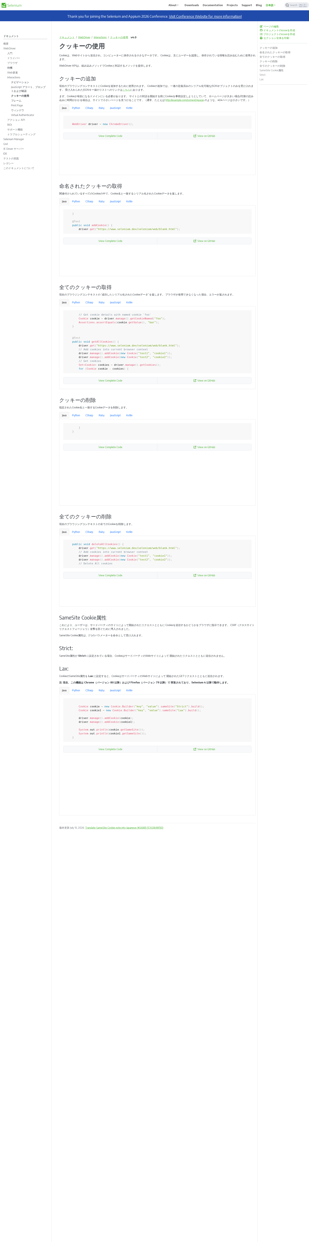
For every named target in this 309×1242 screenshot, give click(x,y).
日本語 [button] (269, 5)
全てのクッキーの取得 (272, 56)
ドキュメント (67, 37)
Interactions (100, 37)
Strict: (263, 74)
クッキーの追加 (269, 47)
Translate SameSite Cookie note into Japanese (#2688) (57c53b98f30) (124, 827)
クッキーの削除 (269, 61)
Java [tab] (64, 108)
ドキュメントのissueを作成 (279, 30)
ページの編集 (271, 26)
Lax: (262, 79)
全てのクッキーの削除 (272, 65)
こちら (126, 89)
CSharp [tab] (89, 108)
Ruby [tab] (101, 108)
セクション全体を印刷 (276, 38)
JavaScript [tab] (115, 108)
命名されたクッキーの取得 (275, 52)
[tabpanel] (157, 143)
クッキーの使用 (119, 37)
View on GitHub (206, 136)
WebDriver (84, 37)
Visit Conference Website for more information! (205, 16)
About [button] (173, 5)
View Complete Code (110, 136)
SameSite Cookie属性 (272, 70)
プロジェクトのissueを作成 (279, 34)
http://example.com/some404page (184, 100)
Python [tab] (76, 108)
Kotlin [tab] (129, 108)
